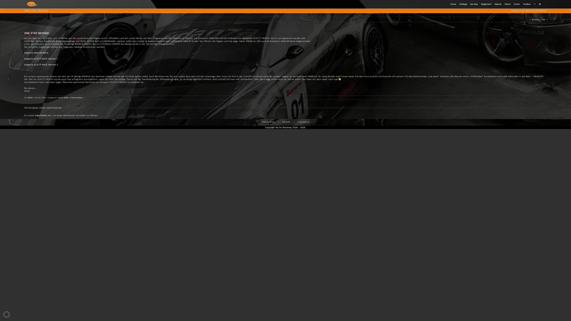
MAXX (30, 98)
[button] (540, 4)
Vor (543, 19)
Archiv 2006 (63, 98)
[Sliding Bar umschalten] (535, 4)
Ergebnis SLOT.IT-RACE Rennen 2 (41, 64)
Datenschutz (268, 122)
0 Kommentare (76, 98)
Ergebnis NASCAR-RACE (36, 53)
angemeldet (41, 115)
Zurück (535, 19)
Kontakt (286, 122)
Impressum (303, 122)
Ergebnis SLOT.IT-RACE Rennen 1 (41, 59)
